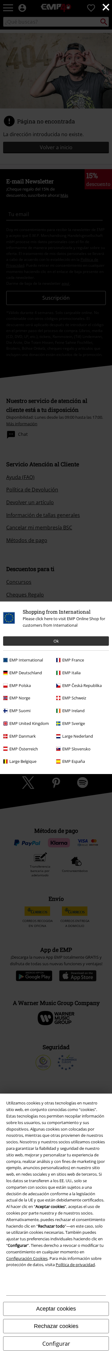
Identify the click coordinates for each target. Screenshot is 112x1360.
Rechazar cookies (56, 1326)
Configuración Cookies (27, 1258)
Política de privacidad (75, 1264)
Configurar (56, 1343)
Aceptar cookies (56, 1309)
